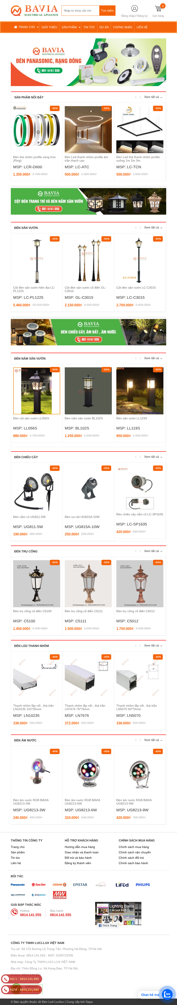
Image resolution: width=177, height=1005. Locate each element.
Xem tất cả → (153, 97)
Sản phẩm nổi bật (29, 97)
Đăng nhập (128, 15)
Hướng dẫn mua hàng (80, 847)
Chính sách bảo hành (133, 863)
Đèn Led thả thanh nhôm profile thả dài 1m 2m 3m (138, 158)
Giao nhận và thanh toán (82, 852)
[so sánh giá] (88, 988)
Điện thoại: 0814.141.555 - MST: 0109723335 (42, 955)
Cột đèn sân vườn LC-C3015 (136, 287)
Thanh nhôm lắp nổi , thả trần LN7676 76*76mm (85, 707)
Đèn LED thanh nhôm (31, 646)
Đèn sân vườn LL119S (131, 418)
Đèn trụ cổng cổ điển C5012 (135, 611)
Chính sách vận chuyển (135, 852)
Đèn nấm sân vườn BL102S (84, 418)
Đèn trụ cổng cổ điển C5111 (84, 611)
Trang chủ (18, 847)
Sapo (89, 1001)
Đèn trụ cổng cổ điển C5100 (32, 611)
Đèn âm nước (25, 740)
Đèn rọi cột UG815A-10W (82, 517)
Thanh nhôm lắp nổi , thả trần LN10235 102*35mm (33, 707)
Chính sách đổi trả (131, 857)
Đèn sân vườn (26, 228)
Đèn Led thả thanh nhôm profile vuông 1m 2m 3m (86, 158)
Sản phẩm (18, 852)
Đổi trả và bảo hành (78, 857)
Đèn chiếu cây (26, 457)
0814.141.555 (30, 915)
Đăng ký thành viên (78, 863)
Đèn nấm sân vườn (30, 358)
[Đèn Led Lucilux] (34, 10)
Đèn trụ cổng (26, 551)
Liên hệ (16, 863)
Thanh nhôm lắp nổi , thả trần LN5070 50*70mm (136, 707)
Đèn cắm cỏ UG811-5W (29, 517)
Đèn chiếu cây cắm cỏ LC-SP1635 (139, 514)
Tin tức (15, 857)
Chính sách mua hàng (134, 847)
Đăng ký (142, 15)
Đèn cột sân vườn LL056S (31, 418)
